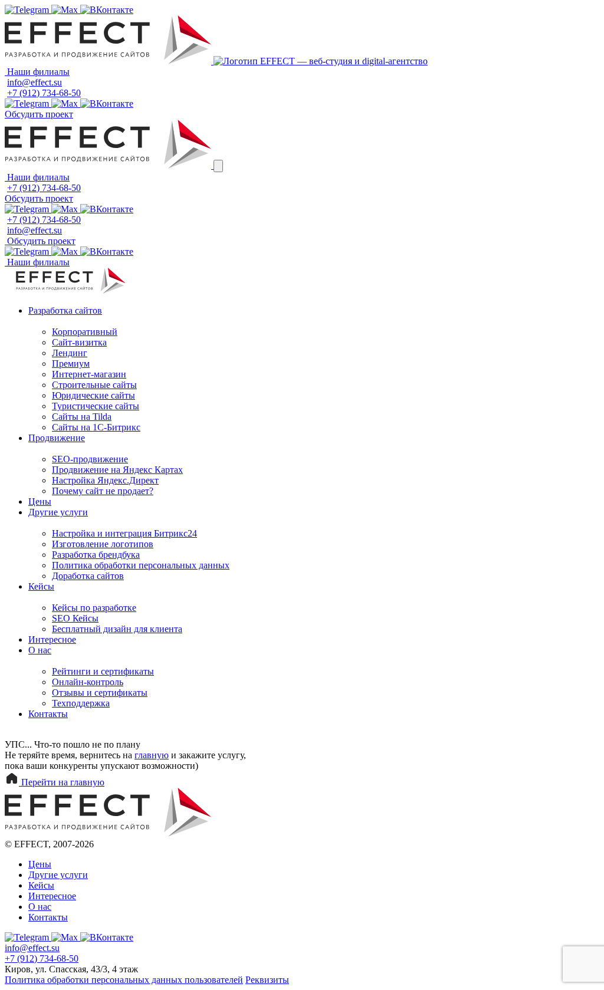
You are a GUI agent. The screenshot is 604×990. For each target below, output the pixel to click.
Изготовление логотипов (102, 544)
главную (151, 755)
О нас (39, 650)
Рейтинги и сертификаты (103, 671)
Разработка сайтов (65, 310)
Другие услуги (58, 512)
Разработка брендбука (96, 555)
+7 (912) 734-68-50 (44, 93)
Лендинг (69, 353)
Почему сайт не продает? (102, 491)
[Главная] (109, 61)
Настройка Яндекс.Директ (105, 480)
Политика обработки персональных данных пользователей (124, 980)
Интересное (52, 639)
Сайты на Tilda (81, 417)
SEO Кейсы (75, 618)
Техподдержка (81, 703)
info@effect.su (34, 82)
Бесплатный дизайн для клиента (117, 629)
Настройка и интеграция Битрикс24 (124, 533)
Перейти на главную (61, 782)
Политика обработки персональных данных (140, 565)
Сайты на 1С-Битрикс (96, 427)
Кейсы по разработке (94, 608)
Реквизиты (267, 980)
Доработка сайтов (88, 576)
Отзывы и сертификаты (99, 693)
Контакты (48, 714)
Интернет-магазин (89, 374)
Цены (39, 501)
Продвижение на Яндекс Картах (117, 470)
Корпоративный (84, 332)
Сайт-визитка (79, 342)
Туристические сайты (95, 406)
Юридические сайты (93, 395)
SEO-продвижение (90, 459)
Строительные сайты (94, 385)
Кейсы (41, 586)
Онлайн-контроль (87, 682)
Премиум (71, 363)
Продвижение (56, 438)
